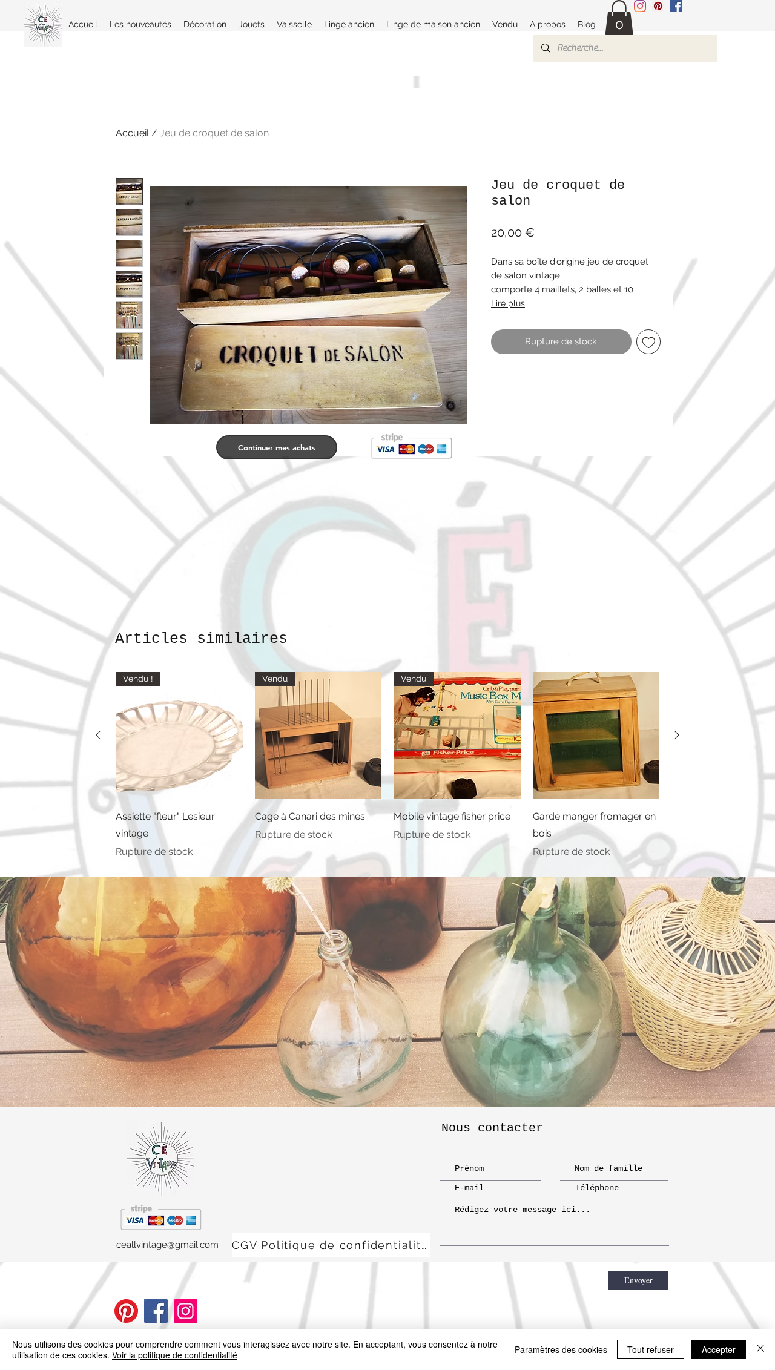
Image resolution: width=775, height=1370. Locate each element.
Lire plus (508, 303)
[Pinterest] (126, 1311)
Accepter (719, 1349)
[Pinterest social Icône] (658, 6)
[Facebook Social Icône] (676, 6)
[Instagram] (640, 6)
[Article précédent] (98, 735)
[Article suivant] (677, 735)
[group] (387, 765)
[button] (619, 18)
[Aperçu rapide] (596, 735)
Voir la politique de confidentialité (174, 1355)
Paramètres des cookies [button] (561, 1349)
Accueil (132, 133)
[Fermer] (760, 1349)
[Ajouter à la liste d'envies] (648, 341)
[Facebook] (156, 1311)
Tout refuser (650, 1349)
